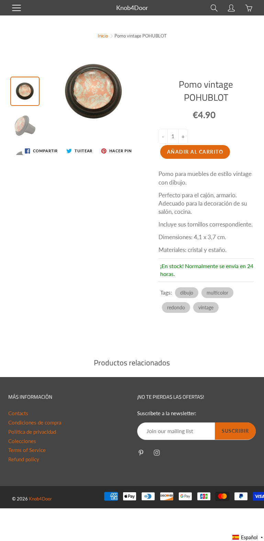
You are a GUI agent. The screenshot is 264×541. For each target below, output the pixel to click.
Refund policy (23, 459)
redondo (176, 307)
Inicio (103, 35)
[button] (248, 537)
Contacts (18, 413)
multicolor (217, 293)
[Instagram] (157, 453)
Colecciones (22, 441)
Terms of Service (27, 450)
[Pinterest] (141, 453)
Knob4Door (132, 7)
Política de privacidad (32, 432)
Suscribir (235, 431)
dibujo (186, 293)
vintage (205, 307)
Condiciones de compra (34, 423)
